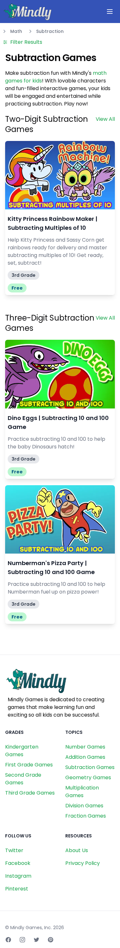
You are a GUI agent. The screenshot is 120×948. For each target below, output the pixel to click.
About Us (76, 850)
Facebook (17, 863)
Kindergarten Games (21, 750)
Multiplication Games (82, 791)
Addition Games (85, 757)
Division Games (84, 805)
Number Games (85, 746)
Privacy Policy (82, 863)
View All (105, 119)
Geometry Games (88, 777)
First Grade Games (29, 764)
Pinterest (16, 888)
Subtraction (50, 31)
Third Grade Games (30, 792)
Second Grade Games (23, 778)
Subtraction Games (90, 767)
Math (16, 31)
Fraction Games (85, 816)
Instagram (18, 876)
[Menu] (109, 11)
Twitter (14, 850)
